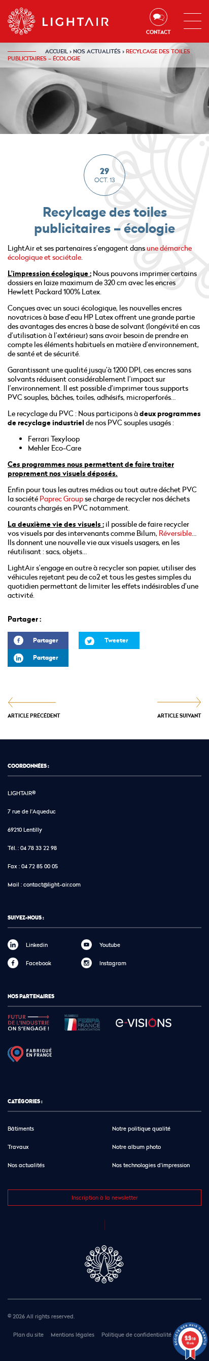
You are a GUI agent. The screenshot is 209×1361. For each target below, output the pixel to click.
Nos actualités (97, 51)
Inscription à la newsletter (105, 1197)
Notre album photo (136, 1146)
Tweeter (116, 640)
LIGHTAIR (67, 21)
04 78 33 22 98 (38, 848)
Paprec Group (62, 498)
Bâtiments (21, 1128)
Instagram (112, 963)
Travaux (18, 1146)
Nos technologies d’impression (151, 1165)
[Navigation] (192, 21)
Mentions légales (72, 1334)
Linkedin (37, 944)
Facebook (38, 963)
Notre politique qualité (141, 1128)
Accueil (56, 51)
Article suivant (179, 715)
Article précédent (34, 715)
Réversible (175, 533)
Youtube (109, 944)
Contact (158, 32)
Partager (33, 643)
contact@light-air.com (52, 884)
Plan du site (28, 1334)
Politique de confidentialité (136, 1334)
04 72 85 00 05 (39, 866)
